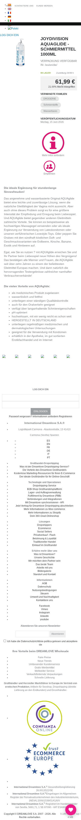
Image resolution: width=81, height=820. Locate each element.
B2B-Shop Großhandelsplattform (44, 489)
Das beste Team (44, 564)
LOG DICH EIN (9, 35)
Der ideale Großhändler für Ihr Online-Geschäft (44, 476)
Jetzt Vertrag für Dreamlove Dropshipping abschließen (44, 505)
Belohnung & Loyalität (44, 538)
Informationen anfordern (45, 416)
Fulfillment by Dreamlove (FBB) (44, 495)
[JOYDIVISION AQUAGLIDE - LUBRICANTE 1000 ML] (20, 52)
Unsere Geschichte (44, 557)
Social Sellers (44, 531)
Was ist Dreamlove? (44, 554)
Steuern (44, 593)
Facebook (44, 606)
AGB (44, 583)
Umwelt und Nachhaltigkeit (44, 597)
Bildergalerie (44, 571)
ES (48, 440)
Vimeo (44, 609)
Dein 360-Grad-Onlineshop (44, 516)
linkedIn (44, 616)
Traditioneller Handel (44, 541)
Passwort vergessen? (20, 416)
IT (48, 454)
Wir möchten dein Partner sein (44, 560)
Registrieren (65, 416)
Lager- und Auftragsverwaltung (44, 492)
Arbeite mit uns (44, 567)
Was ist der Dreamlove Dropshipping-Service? (44, 466)
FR (48, 447)
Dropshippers (44, 525)
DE (48, 450)
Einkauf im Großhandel (44, 545)
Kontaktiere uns (44, 600)
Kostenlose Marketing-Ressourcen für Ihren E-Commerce (44, 473)
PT (48, 457)
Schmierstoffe (50, 104)
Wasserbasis (50, 111)
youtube (44, 619)
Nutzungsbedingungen (44, 590)
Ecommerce (44, 528)
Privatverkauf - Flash (44, 535)
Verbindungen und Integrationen (44, 499)
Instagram (44, 612)
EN (48, 444)
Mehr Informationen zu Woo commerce (44, 509)
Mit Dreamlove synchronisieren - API (44, 502)
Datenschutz (44, 586)
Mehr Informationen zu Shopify (44, 512)
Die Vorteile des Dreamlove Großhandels (44, 470)
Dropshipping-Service (44, 485)
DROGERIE (49, 98)
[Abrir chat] (70, 809)
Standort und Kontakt (44, 574)
